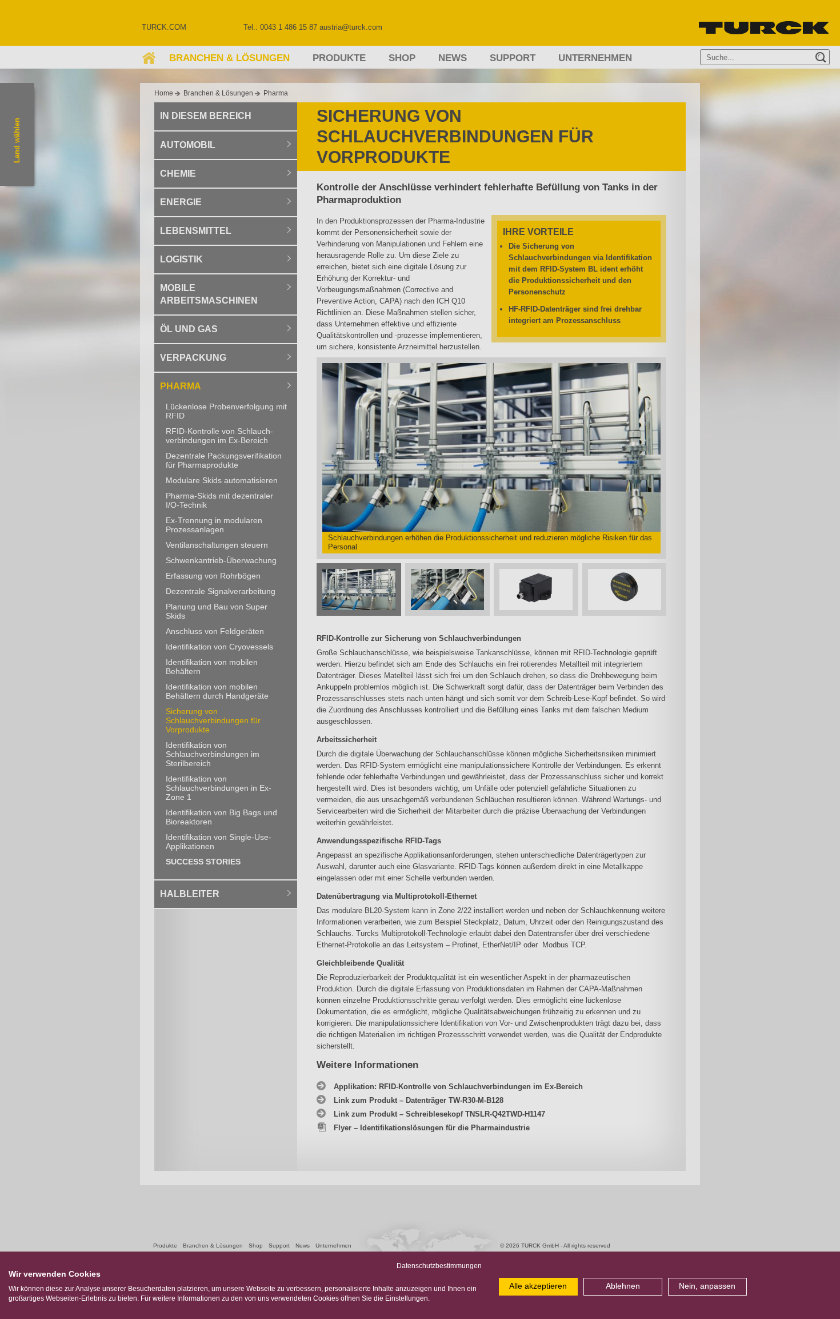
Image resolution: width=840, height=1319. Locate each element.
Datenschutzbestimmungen (439, 1266)
